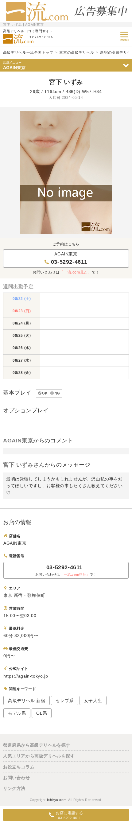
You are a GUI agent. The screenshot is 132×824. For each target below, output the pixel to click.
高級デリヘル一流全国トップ (28, 52)
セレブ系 (64, 700)
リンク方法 (14, 788)
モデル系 (17, 713)
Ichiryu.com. (57, 800)
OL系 (41, 713)
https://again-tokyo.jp (25, 676)
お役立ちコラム (18, 766)
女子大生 (93, 700)
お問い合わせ (16, 777)
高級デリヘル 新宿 (26, 700)
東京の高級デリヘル (76, 52)
